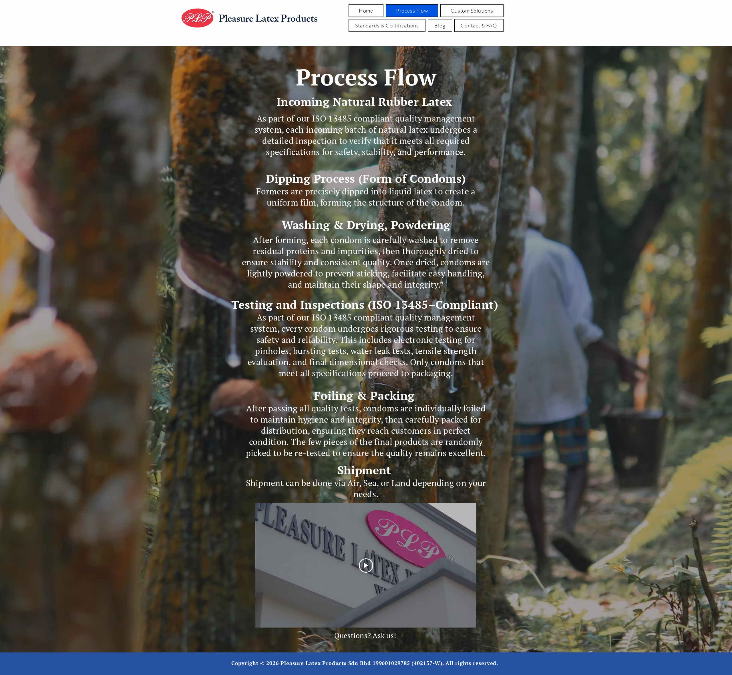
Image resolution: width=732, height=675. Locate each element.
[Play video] (366, 565)
